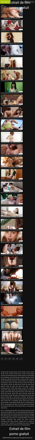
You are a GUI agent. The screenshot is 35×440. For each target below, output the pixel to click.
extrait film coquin (6, 390)
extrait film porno (6, 393)
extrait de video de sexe (15, 382)
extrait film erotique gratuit (19, 390)
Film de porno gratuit (23, 416)
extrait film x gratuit (21, 399)
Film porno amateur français (26, 414)
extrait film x (9, 397)
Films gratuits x (9, 425)
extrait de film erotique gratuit (9, 372)
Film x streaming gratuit (7, 410)
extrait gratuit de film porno (16, 402)
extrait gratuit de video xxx (11, 404)
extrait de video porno (14, 384)
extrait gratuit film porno (7, 406)
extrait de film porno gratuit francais (20, 377)
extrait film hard (9, 391)
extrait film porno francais (19, 393)
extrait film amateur (28, 388)
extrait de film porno (15, 373)
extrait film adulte (16, 388)
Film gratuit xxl (19, 419)
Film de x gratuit (13, 414)
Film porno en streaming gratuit (18, 417)
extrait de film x (16, 379)
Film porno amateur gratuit (22, 410)
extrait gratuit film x (20, 406)
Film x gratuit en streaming (14, 423)
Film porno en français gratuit (22, 425)
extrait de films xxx (23, 381)
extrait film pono (19, 391)
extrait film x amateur (20, 397)
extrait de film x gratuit (27, 379)
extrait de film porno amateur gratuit (16, 375)
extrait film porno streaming (16, 395)
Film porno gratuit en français (9, 416)
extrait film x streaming (11, 400)
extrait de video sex (12, 386)
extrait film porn (29, 391)
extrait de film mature (24, 372)
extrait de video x (24, 386)
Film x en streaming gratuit (20, 412)
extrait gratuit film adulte (27, 404)
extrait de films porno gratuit (9, 381)
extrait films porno (24, 400)
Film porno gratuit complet (15, 421)
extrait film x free (10, 399)
